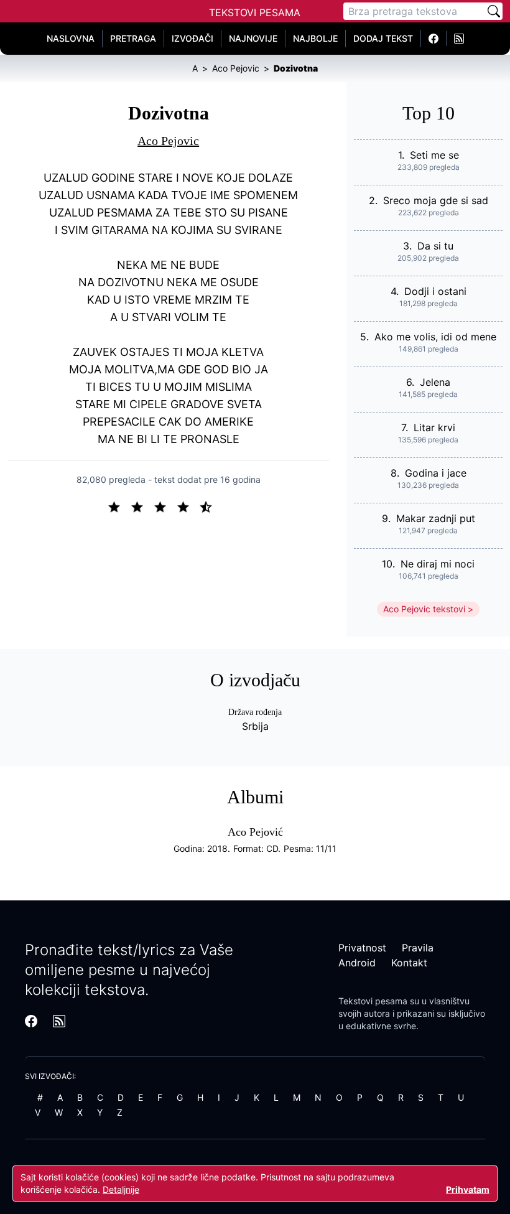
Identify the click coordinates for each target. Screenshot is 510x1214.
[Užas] (119, 506)
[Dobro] (188, 506)
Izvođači (192, 38)
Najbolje (315, 38)
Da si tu (435, 246)
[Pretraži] (494, 11)
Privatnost (362, 947)
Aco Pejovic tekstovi (424, 609)
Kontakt (409, 962)
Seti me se (434, 155)
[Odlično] (210, 506)
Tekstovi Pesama (254, 12)
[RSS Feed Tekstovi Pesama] (459, 38)
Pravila (418, 947)
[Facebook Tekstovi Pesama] (434, 38)
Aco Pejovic (168, 140)
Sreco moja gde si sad (435, 200)
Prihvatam (467, 1189)
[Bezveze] (142, 506)
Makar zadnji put (435, 518)
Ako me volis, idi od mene (435, 336)
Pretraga (133, 38)
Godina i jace (435, 473)
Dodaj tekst (383, 38)
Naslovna (71, 38)
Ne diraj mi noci (438, 564)
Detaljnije (121, 1189)
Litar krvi (434, 427)
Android (357, 962)
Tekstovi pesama (372, 1001)
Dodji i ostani (435, 291)
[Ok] (165, 506)
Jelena (435, 382)
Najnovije (253, 38)
